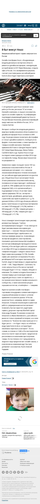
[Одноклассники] (14, 472)
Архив (3, 461)
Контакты (5, 463)
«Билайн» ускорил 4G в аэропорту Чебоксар (11, 436)
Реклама (4, 465)
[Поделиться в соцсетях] (36, 46)
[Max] (22, 472)
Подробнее (5, 500)
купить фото (30, 103)
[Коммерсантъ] (3, 25)
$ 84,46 (9, 29)
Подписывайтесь (10, 364)
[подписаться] (13, 378)
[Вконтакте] (7, 472)
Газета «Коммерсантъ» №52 (11, 372)
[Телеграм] (3, 472)
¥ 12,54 (20, 29)
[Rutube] (18, 472)
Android (22, 459)
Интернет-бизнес (6, 40)
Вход (29, 25)
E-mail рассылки (25, 465)
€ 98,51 (15, 29)
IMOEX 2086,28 (28, 29)
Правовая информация (27, 463)
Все (14, 428)
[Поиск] (33, 25)
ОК (36, 35)
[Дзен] (10, 472)
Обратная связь (25, 461)
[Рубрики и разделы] (36, 25)
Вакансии (5, 467)
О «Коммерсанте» (7, 459)
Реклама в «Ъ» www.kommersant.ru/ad (20, 11)
